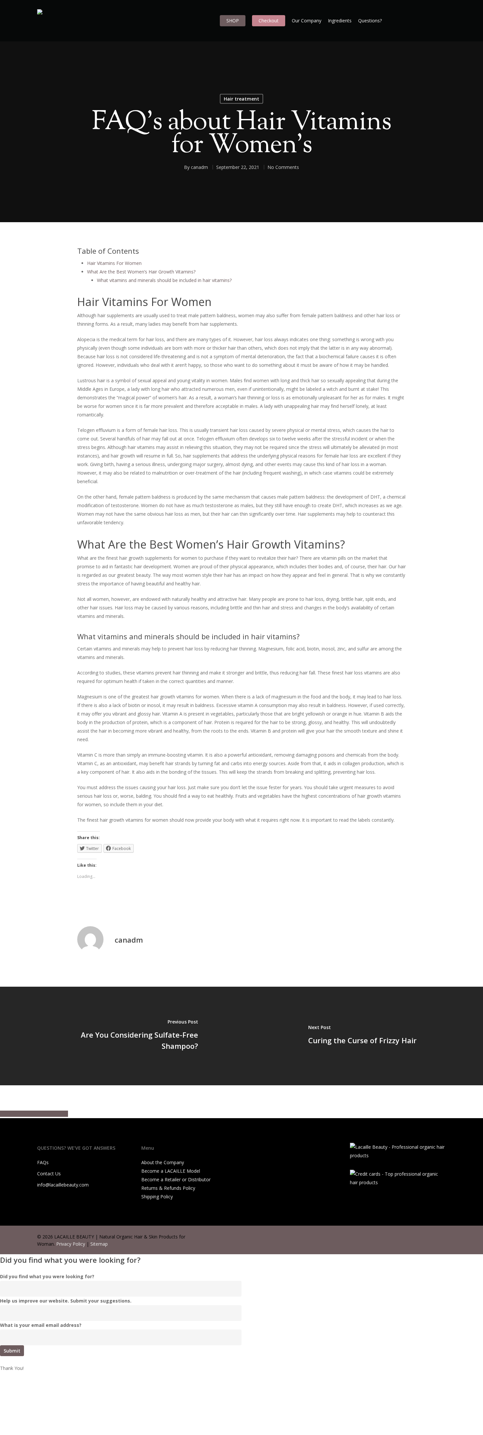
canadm (199, 167)
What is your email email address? (40, 1325)
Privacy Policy (70, 1244)
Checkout (269, 20)
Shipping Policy (157, 1196)
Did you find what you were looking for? (47, 1276)
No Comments (283, 167)
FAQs (43, 1162)
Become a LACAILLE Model (170, 1171)
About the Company (162, 1162)
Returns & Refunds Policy (168, 1188)
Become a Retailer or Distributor (176, 1179)
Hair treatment (241, 99)
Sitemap (99, 1244)
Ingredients (340, 20)
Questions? (370, 20)
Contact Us (49, 1173)
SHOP (232, 20)
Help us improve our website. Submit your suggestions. (65, 1301)
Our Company (306, 20)
